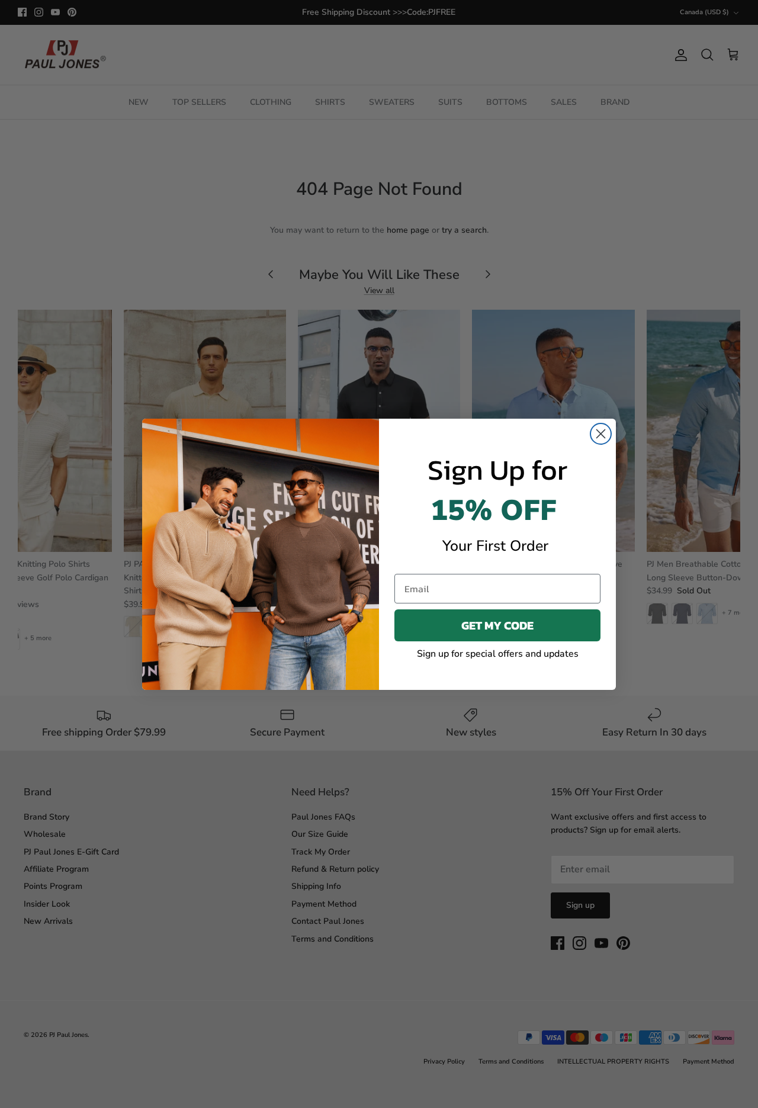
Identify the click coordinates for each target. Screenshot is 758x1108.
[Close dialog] (600, 433)
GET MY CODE (497, 625)
